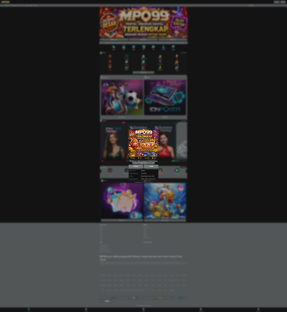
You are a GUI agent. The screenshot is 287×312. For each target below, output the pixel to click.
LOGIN (151, 166)
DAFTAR (136, 166)
